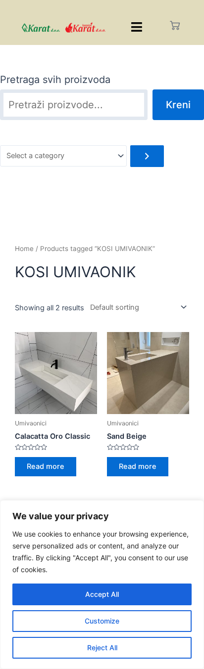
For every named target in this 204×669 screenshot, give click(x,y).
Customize (102, 621)
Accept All (102, 594)
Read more (45, 466)
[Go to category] (147, 156)
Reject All (102, 647)
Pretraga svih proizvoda (55, 79)
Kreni (178, 105)
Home (24, 248)
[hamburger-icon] (137, 27)
